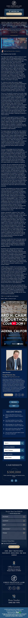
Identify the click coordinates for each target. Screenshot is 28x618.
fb (16, 394)
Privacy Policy (11, 541)
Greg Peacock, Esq (10, 51)
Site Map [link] (20, 610)
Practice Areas (18, 551)
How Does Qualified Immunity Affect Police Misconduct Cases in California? (14, 421)
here (5, 296)
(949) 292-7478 (15, 11)
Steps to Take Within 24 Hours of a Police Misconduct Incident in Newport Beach (14, 416)
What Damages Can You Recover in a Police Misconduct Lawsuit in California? (14, 425)
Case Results (6, 553)
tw (19, 394)
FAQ (21, 553)
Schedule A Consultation (14, 13)
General (17, 51)
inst (22, 394)
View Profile (8, 394)
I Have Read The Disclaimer (10, 543)
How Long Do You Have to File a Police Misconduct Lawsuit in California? (14, 429)
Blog (24, 553)
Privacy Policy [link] (14, 610)
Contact (14, 555)
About (11, 551)
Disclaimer (4, 541)
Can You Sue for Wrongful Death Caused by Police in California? (14, 433)
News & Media (15, 553)
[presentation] (12, 480)
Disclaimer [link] (8, 610)
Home (6, 551)
